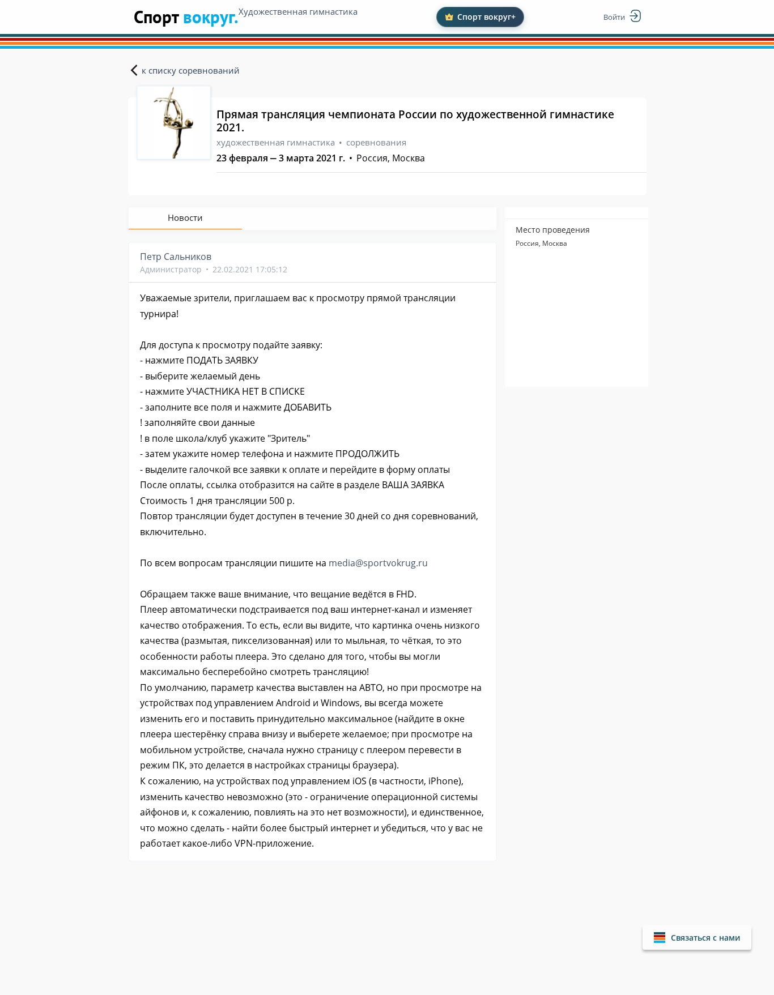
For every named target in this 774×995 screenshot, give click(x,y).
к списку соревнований (191, 70)
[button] (697, 937)
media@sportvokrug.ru (378, 563)
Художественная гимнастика (298, 11)
